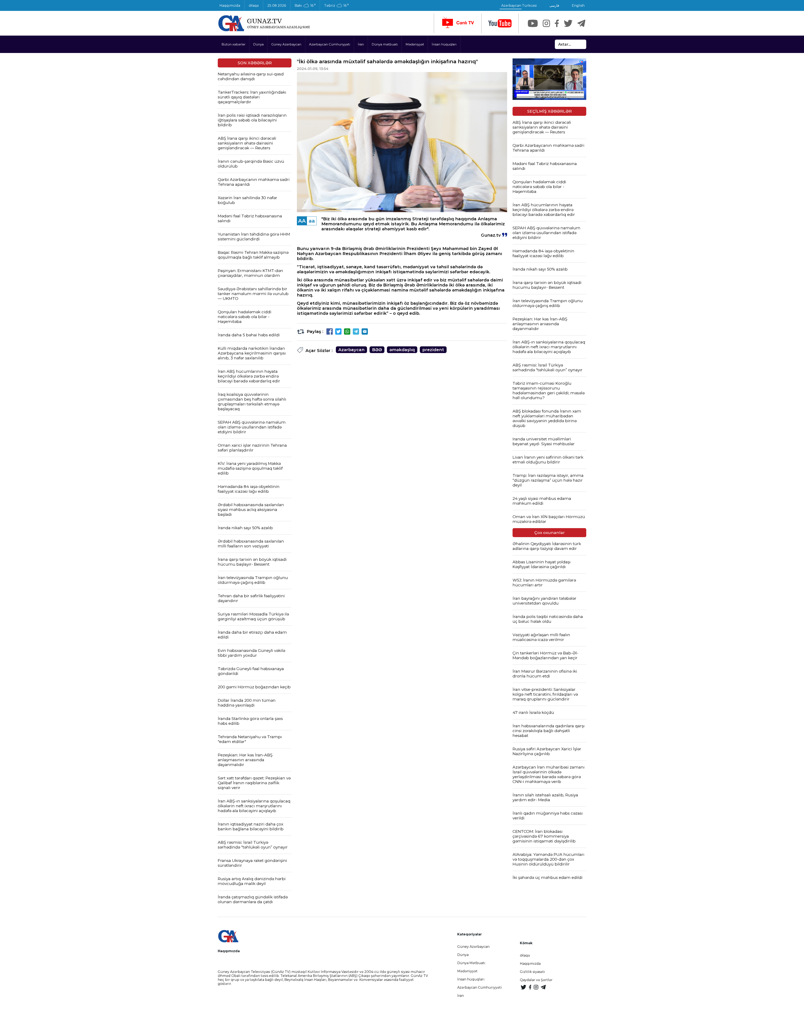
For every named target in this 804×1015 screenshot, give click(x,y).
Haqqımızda (229, 6)
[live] (457, 23)
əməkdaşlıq (402, 349)
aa (312, 221)
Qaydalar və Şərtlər (536, 980)
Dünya (258, 44)
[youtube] (500, 23)
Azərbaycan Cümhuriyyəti (329, 44)
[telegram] (581, 23)
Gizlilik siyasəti (532, 972)
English (578, 6)
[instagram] (546, 23)
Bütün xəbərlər (233, 44)
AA (302, 221)
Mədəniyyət (415, 44)
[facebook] (557, 23)
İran (361, 44)
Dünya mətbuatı (385, 44)
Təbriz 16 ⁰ (336, 6)
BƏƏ (377, 349)
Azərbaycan (351, 349)
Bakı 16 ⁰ (305, 6)
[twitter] (568, 23)
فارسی (554, 6)
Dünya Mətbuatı (471, 963)
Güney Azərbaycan (286, 44)
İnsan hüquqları (444, 44)
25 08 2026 (276, 6)
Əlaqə (254, 6)
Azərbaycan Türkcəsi (519, 6)
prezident (433, 349)
